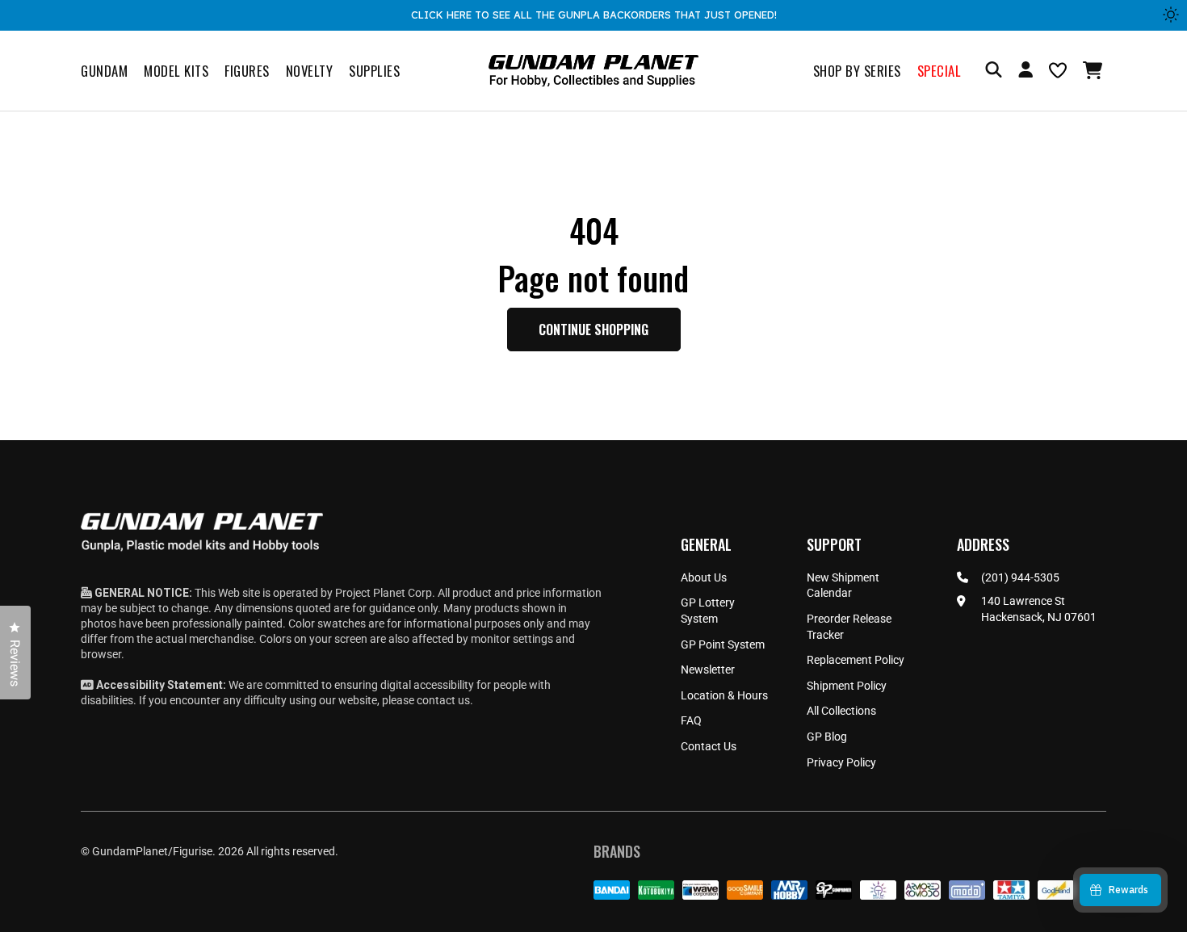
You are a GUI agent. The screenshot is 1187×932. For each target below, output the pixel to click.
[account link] (1025, 71)
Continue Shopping (593, 329)
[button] (1094, 70)
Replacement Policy (855, 659)
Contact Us (708, 746)
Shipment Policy (847, 685)
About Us (704, 577)
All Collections (841, 710)
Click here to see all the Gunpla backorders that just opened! (594, 14)
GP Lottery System (708, 610)
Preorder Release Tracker (849, 626)
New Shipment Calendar (843, 585)
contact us (443, 700)
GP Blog (827, 736)
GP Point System (723, 644)
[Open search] (993, 70)
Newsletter (708, 669)
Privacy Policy (841, 762)
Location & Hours (724, 695)
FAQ (691, 720)
